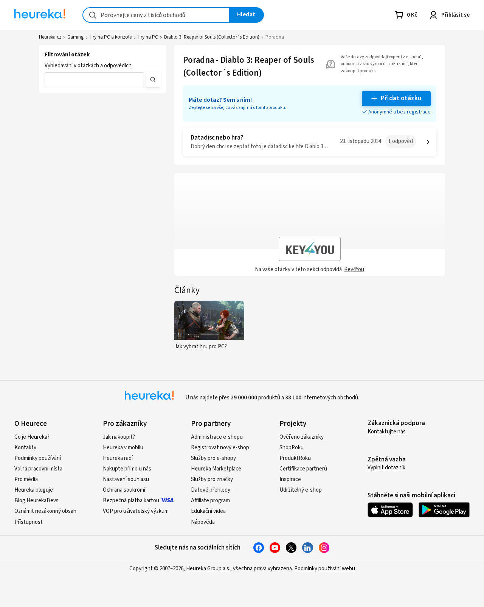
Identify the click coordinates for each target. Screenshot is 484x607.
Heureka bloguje (33, 490)
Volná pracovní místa (38, 469)
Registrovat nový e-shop (220, 448)
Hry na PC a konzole (111, 37)
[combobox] (156, 15)
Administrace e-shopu (217, 437)
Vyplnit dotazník (386, 468)
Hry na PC (148, 37)
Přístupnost (28, 522)
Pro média (26, 479)
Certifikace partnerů (303, 469)
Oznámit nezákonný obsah (45, 511)
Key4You (354, 269)
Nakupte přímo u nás (127, 469)
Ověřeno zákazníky (301, 437)
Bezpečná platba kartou (131, 501)
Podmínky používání (37, 458)
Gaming (75, 37)
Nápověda (203, 522)
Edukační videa (208, 511)
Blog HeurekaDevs (36, 501)
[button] (94, 79)
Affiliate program (210, 501)
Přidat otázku (401, 98)
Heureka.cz (50, 37)
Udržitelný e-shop (300, 490)
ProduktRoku (295, 458)
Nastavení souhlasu (126, 479)
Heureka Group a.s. (208, 569)
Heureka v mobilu (123, 448)
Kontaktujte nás (387, 432)
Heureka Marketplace (216, 469)
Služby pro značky (212, 479)
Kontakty (25, 448)
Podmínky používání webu (324, 569)
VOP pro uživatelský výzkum (136, 511)
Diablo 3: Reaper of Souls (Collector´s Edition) (211, 37)
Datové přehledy (210, 490)
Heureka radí (118, 458)
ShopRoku (291, 448)
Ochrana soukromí (124, 490)
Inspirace (290, 479)
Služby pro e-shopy (213, 458)
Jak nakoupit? (119, 437)
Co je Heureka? (32, 437)
